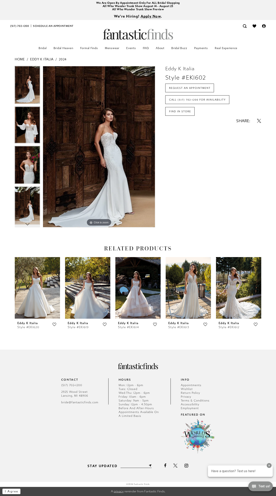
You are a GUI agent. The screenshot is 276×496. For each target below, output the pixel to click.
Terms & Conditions (195, 400)
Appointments (191, 385)
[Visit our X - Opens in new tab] (175, 465)
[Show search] (245, 26)
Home (20, 59)
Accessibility (190, 404)
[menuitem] (19, 26)
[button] (264, 26)
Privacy (186, 396)
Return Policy (190, 393)
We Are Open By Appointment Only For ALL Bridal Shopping (138, 3)
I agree (11, 491)
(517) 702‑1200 (71, 385)
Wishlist (187, 389)
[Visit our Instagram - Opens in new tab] (186, 465)
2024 (62, 59)
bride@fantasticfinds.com (79, 402)
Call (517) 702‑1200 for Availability (197, 99)
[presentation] (37, 288)
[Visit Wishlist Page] (254, 26)
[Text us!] (260, 487)
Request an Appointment (190, 88)
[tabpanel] (27, 86)
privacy (119, 491)
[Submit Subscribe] (150, 465)
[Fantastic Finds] (138, 34)
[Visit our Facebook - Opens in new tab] (165, 465)
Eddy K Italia (42, 59)
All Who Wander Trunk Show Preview (138, 9)
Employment (190, 408)
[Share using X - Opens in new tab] (259, 120)
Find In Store (180, 111)
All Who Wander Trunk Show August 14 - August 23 (138, 6)
